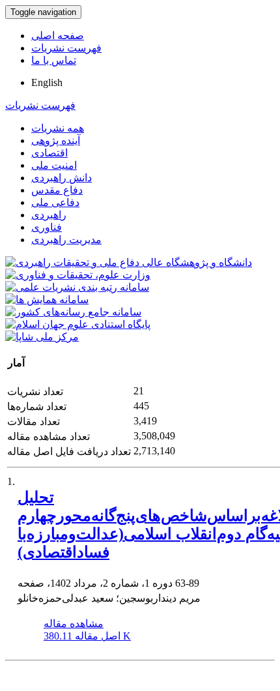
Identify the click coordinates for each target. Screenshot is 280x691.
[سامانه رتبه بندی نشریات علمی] (77, 287)
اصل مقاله (87, 635)
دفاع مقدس (57, 190)
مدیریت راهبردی (66, 239)
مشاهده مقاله (74, 623)
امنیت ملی (54, 165)
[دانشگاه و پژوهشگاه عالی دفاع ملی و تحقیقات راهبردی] (128, 262)
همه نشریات (57, 128)
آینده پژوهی (55, 140)
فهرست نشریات (66, 47)
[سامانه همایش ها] (47, 299)
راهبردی (48, 214)
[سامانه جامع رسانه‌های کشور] (73, 311)
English (47, 82)
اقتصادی (49, 152)
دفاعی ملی (55, 202)
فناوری (46, 227)
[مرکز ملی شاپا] (42, 336)
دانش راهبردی (61, 177)
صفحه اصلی (57, 35)
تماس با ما (53, 60)
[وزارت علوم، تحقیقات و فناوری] (77, 274)
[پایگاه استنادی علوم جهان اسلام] (77, 324)
